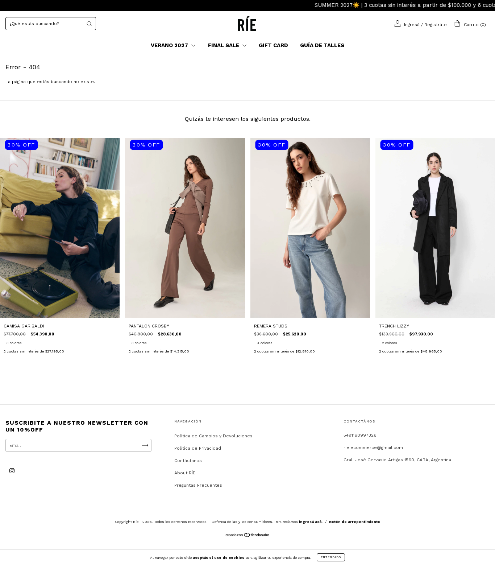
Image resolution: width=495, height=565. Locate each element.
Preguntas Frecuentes (198, 485)
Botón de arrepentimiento (354, 522)
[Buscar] (89, 23)
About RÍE (184, 472)
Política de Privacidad (197, 448)
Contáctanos (188, 460)
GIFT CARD (273, 45)
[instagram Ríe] (11, 471)
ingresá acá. (311, 522)
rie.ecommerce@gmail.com (373, 447)
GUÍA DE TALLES (322, 45)
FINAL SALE (224, 45)
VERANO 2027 (170, 45)
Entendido (331, 557)
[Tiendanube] (247, 536)
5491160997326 (360, 435)
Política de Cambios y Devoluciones (213, 435)
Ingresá (412, 24)
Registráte (435, 24)
